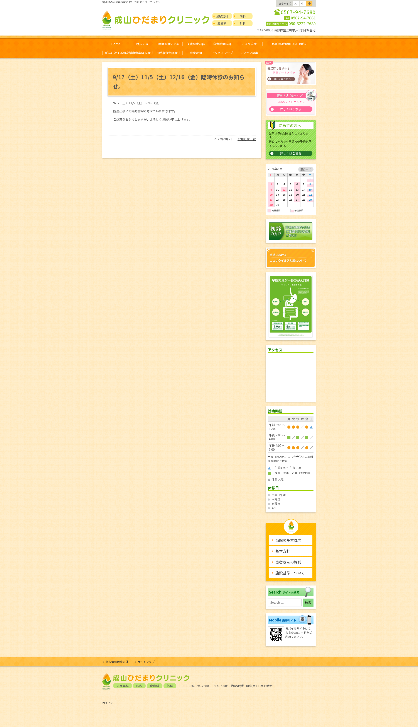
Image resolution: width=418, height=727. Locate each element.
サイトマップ (146, 662)
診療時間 (196, 53)
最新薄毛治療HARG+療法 (289, 44)
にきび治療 (249, 44)
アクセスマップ (222, 53)
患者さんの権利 (288, 562)
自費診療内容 (222, 44)
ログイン (107, 703)
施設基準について (290, 572)
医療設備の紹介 (169, 44)
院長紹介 (142, 44)
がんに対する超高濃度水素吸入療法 (129, 53)
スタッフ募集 (249, 53)
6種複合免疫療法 (168, 53)
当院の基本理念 (288, 540)
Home (115, 44)
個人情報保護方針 (117, 662)
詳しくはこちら (290, 153)
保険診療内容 (196, 44)
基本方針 (282, 551)
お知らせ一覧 (247, 139)
